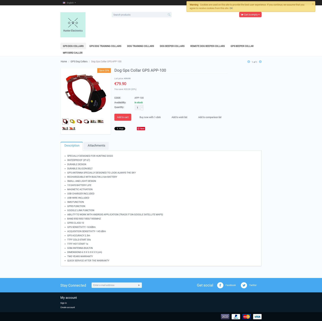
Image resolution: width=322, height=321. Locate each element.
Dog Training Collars (140, 46)
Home (64, 61)
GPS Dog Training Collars (105, 46)
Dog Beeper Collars (172, 46)
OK (231, 8)
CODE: (117, 97)
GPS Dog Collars (73, 46)
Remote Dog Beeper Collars (207, 46)
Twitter (253, 285)
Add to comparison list (210, 117)
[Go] (139, 285)
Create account (67, 307)
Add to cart (123, 117)
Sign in (63, 303)
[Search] (169, 15)
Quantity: (119, 107)
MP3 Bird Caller (73, 52)
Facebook (230, 285)
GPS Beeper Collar (242, 46)
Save (142, 128)
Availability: (120, 102)
